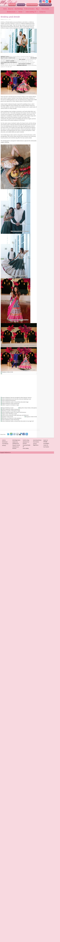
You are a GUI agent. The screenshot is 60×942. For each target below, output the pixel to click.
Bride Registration (16, 440)
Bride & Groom (11, 12)
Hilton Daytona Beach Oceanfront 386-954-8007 (21, 56)
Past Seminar (36, 442)
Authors (4, 440)
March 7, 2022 (8, 19)
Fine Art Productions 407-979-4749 (25, 62)
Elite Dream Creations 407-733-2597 (23, 61)
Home (5, 9)
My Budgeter (46, 443)
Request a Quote (16, 445)
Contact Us (42, 12)
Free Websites (5, 443)
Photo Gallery (26, 448)
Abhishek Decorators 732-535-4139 (9, 59)
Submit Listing (26, 440)
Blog (37, 9)
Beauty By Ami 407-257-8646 (22, 58)
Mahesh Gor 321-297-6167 (10, 63)
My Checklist (46, 447)
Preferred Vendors (29, 9)
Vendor (21, 12)
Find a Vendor (45, 9)
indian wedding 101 (31, 12)
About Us (10, 9)
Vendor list (45, 445)
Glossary (4, 445)
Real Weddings (19, 9)
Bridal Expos (5, 442)
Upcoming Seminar (37, 440)
